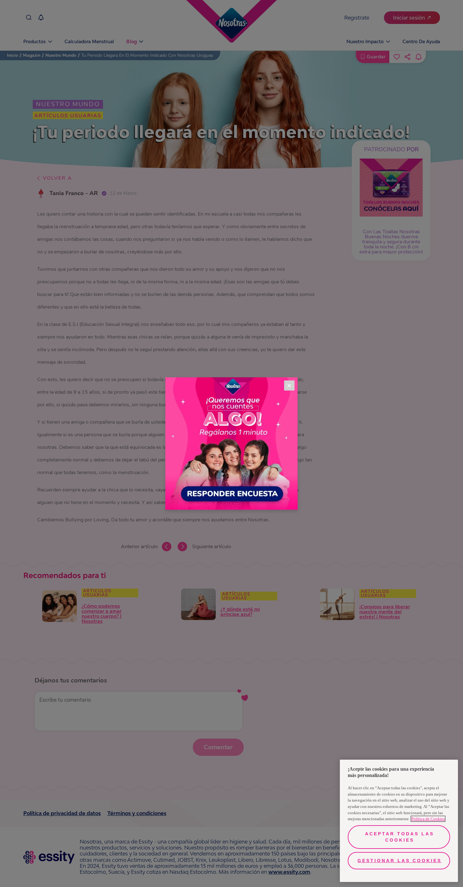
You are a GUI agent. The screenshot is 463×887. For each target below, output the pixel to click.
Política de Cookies (428, 818)
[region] (399, 821)
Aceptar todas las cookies (399, 837)
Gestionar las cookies (399, 860)
